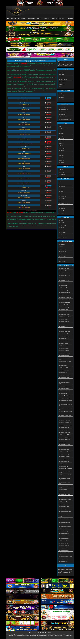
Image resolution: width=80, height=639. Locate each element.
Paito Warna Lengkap (62, 193)
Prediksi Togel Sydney (63, 107)
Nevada (23, 156)
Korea (24, 166)
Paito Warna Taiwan (62, 213)
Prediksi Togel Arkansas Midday (64, 275)
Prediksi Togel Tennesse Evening (64, 494)
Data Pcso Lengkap (62, 232)
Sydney (23, 127)
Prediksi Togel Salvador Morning (64, 451)
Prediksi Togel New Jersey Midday (65, 417)
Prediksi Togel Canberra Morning (64, 292)
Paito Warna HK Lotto (60, 635)
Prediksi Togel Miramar (63, 393)
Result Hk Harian (62, 246)
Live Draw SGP (19, 635)
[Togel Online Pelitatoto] (40, 49)
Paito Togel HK (61, 93)
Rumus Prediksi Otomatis (63, 128)
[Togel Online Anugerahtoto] (57, 601)
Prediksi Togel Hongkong (63, 111)
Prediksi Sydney (31, 18)
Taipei (24, 185)
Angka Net (12, 634)
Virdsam (8, 634)
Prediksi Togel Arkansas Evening (64, 273)
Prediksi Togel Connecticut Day (64, 314)
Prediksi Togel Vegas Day (63, 531)
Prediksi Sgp (39, 18)
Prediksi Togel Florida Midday (64, 326)
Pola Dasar (61, 145)
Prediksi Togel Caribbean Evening (65, 297)
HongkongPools (42, 635)
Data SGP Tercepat (62, 572)
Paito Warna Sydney (62, 208)
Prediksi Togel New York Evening (64, 420)
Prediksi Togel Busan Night (63, 290)
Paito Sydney (61, 64)
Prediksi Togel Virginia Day (63, 548)
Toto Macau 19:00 (23, 146)
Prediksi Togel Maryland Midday (64, 379)
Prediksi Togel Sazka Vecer (63, 463)
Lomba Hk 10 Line (62, 84)
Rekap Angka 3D (62, 138)
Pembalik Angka (62, 148)
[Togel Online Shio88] (57, 623)
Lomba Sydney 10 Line (63, 79)
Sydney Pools (29, 635)
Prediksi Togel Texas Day (63, 501)
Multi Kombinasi (61, 150)
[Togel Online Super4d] (40, 33)
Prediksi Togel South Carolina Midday (65, 468)
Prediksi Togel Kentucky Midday (64, 370)
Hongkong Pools (61, 61)
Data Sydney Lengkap (63, 237)
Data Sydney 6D (69, 18)
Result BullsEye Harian (63, 258)
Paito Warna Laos (62, 201)
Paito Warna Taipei (62, 210)
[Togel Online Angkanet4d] (57, 612)
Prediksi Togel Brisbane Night (64, 282)
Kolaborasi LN (61, 157)
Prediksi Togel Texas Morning (64, 506)
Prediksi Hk (54, 18)
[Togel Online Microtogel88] (22, 580)
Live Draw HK (67, 64)
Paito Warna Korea (62, 198)
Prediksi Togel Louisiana (63, 372)
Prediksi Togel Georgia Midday (64, 331)
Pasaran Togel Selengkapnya (31, 210)
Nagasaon (68, 61)
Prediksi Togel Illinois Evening (64, 348)
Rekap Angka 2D (62, 140)
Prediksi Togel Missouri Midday (64, 398)
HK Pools (64, 574)
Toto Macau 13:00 (23, 122)
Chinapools (24, 132)
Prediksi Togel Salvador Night (64, 454)
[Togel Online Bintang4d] (22, 607)
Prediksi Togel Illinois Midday (64, 350)
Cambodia (24, 112)
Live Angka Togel (68, 569)
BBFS (60, 126)
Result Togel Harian (62, 249)
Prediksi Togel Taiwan (62, 492)
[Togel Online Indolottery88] (57, 607)
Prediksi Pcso (46, 18)
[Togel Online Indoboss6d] (57, 580)
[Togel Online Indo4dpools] (22, 628)
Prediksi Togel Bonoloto (63, 278)
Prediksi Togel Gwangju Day (64, 338)
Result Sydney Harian (62, 251)
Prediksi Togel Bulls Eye (63, 116)
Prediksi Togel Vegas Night (63, 540)
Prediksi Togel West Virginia (64, 559)
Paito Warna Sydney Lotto (50, 635)
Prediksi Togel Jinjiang (63, 365)
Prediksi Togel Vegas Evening (64, 533)
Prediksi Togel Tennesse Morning (65, 499)
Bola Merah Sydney (62, 95)
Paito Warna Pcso (62, 205)
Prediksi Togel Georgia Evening (64, 328)
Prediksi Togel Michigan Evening (64, 388)
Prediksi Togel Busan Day (63, 287)
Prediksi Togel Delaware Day (64, 319)
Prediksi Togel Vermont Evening (64, 545)
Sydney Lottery (23, 200)
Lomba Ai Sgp (61, 74)
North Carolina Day (23, 102)
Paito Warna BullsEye (62, 196)
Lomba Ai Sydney (62, 72)
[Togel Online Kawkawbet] (22, 591)
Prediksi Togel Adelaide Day (64, 268)
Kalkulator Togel (61, 160)
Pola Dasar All (61, 143)
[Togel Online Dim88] (40, 28)
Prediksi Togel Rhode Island (64, 449)
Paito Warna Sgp (62, 186)
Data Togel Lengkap (62, 225)
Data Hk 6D (61, 18)
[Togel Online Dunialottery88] (57, 596)
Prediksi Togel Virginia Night (64, 550)
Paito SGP (65, 63)
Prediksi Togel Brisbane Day (64, 280)
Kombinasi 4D (61, 155)
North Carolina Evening (24, 107)
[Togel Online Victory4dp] (22, 586)
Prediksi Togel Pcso (62, 114)
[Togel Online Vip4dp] (57, 591)
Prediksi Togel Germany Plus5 (64, 336)
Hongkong (24, 180)
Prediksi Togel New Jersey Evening (65, 415)
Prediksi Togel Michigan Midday (64, 390)
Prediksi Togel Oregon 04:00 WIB (64, 432)
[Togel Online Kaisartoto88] (22, 623)
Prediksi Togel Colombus (63, 311)
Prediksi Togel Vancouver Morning (65, 526)
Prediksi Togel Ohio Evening (64, 427)
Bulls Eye (23, 117)
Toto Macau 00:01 (23, 97)
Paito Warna (13, 18)
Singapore (24, 141)
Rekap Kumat (61, 133)
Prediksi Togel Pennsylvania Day (64, 444)
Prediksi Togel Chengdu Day (64, 304)
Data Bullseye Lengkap (63, 234)
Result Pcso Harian (62, 261)
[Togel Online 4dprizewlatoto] (22, 617)
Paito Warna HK (18, 634)
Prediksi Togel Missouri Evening (64, 395)
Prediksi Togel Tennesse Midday (64, 496)
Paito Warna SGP (42, 634)
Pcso (24, 151)
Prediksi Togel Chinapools (63, 309)
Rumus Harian (61, 162)
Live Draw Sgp (61, 172)
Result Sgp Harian (62, 244)
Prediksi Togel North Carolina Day (65, 422)
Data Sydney (55, 634)
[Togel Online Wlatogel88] (22, 612)
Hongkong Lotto (24, 195)
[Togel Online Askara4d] (22, 601)
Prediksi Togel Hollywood (63, 343)
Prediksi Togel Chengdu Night (64, 307)
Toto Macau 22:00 (23, 171)
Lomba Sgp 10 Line (62, 81)
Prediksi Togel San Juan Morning (64, 456)
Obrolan (60, 86)
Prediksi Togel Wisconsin (63, 561)
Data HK (47, 634)
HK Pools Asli (48, 636)
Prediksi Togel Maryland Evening (64, 377)
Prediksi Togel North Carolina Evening (65, 425)
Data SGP (51, 634)
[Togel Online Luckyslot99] (57, 586)
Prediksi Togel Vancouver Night (64, 528)
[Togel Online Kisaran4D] (40, 39)
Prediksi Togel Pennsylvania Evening (65, 446)
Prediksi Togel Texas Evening (64, 504)
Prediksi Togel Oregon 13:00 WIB (64, 439)
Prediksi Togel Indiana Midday (64, 355)
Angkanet (24, 635)
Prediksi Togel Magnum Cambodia (65, 119)
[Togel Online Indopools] (57, 617)
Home (8, 18)
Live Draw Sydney (67, 65)
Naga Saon (60, 63)
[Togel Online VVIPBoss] (40, 23)
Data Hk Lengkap (62, 229)
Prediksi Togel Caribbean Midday (64, 299)
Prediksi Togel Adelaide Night (64, 270)
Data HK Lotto (67, 635)
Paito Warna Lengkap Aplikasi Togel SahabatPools (31, 61)
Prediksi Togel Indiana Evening (64, 353)
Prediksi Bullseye (21, 18)
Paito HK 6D (60, 568)
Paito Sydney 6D (61, 184)
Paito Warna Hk (61, 191)
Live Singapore (61, 571)
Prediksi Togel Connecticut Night (64, 316)
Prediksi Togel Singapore (63, 109)
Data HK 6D (60, 634)
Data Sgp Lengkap (62, 227)
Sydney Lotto (23, 190)
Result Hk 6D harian (62, 256)
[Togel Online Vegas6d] (22, 596)
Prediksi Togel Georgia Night (64, 333)
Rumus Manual (61, 131)
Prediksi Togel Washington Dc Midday (65, 556)
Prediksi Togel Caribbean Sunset (64, 302)
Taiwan (23, 161)
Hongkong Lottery (23, 205)
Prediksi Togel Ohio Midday (63, 429)
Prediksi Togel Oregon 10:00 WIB (64, 437)
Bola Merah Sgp (61, 97)
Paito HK (71, 63)
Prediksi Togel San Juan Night (64, 458)
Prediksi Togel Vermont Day (64, 543)
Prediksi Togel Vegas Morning (64, 538)
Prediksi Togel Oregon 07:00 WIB (64, 434)
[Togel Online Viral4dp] (40, 55)
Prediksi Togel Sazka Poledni (64, 461)
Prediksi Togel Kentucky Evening (64, 367)
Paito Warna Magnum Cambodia (64, 203)
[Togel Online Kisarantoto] (40, 44)
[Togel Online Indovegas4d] (57, 628)
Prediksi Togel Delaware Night (64, 321)
